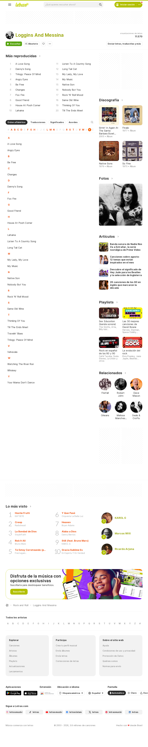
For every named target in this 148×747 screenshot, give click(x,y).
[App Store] (30, 693)
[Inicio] (7, 605)
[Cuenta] (139, 4)
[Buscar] (100, 4)
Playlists (13, 661)
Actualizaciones (17, 666)
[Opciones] (50, 43)
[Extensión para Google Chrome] (47, 693)
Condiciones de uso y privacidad (119, 650)
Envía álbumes (63, 650)
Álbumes (13, 656)
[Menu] (10, 4)
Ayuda (106, 645)
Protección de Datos (113, 656)
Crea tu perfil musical (66, 645)
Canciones (14, 645)
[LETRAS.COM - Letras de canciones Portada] (22, 4)
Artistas (13, 650)
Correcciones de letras (67, 661)
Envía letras (61, 656)
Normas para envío (112, 666)
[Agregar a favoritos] (43, 43)
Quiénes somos (110, 661)
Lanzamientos (16, 671)
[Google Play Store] (13, 693)
